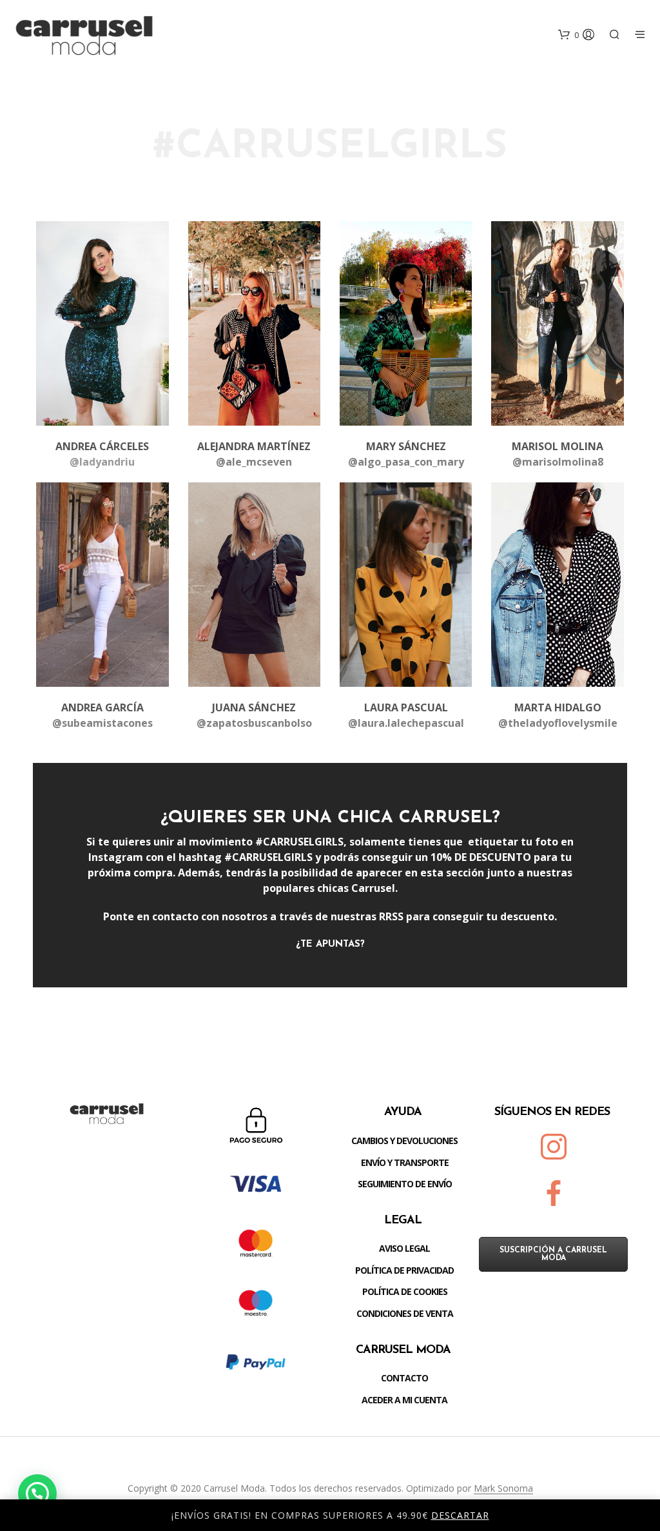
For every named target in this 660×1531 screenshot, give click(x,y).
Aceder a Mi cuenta (404, 1400)
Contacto (404, 1378)
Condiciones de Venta (404, 1313)
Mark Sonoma (503, 1488)
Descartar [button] (460, 1515)
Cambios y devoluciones (404, 1140)
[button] (37, 1493)
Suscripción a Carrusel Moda (553, 1254)
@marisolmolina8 (557, 462)
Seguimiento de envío (405, 1184)
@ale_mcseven (254, 462)
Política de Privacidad (404, 1270)
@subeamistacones (102, 723)
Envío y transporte (405, 1162)
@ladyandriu (102, 462)
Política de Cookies (404, 1291)
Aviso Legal (404, 1248)
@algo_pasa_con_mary (406, 462)
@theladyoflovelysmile (557, 723)
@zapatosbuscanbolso (254, 723)
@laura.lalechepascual (406, 723)
